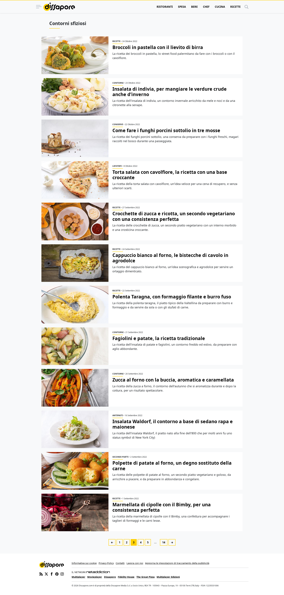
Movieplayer (94, 576)
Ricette (235, 7)
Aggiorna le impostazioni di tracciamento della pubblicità (177, 563)
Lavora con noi (135, 563)
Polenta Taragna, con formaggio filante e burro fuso (171, 296)
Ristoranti (165, 7)
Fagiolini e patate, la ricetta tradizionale (158, 338)
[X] (46, 573)
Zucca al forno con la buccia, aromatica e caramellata (173, 380)
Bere (194, 7)
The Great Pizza (145, 576)
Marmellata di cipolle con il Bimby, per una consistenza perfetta (161, 507)
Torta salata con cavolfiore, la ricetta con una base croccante (169, 175)
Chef (206, 7)
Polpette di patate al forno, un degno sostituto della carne (172, 466)
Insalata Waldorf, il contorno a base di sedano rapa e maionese (172, 424)
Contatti (120, 563)
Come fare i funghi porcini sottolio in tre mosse (166, 130)
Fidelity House (126, 576)
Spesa (182, 7)
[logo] (59, 7)
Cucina (220, 7)
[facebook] (51, 573)
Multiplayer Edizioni (168, 576)
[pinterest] (57, 573)
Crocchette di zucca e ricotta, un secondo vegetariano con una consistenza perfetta (173, 216)
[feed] (41, 573)
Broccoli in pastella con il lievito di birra (157, 47)
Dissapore (110, 576)
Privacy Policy (106, 563)
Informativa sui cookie (84, 563)
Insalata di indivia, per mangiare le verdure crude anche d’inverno (169, 92)
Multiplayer (78, 576)
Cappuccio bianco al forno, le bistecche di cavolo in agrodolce (170, 258)
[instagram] (62, 573)
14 (163, 542)
